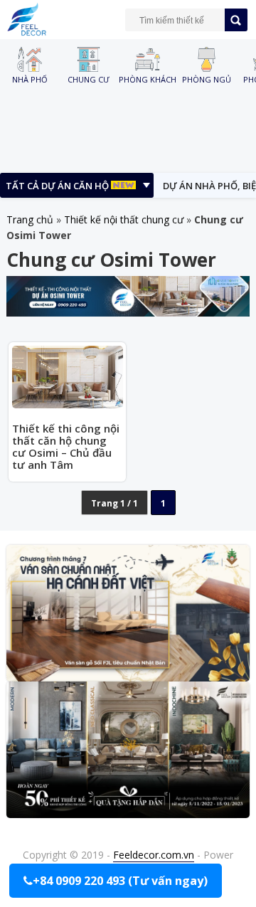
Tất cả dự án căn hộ (58, 185)
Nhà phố (30, 78)
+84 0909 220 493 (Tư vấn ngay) (120, 881)
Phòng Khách (147, 78)
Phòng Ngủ (206, 78)
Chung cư (89, 78)
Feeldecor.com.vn (153, 854)
